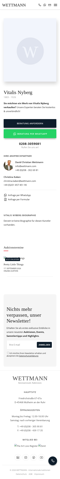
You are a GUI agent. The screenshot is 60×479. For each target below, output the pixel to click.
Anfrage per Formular (19, 199)
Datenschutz (21, 474)
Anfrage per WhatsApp (19, 195)
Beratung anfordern (30, 123)
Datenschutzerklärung (28, 355)
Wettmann (14, 5)
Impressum (39, 474)
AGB (30, 474)
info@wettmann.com (25, 166)
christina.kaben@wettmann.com (20, 180)
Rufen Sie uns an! (30, 145)
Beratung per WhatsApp (32, 133)
